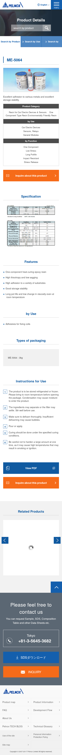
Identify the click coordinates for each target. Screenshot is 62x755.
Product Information (43, 702)
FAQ (4, 710)
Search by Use (32, 41)
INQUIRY (34, 672)
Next (57, 540)
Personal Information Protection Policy (42, 735)
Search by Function (53, 43)
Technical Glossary (42, 726)
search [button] (47, 28)
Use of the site (8, 735)
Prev (5, 540)
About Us (7, 718)
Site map (6, 744)
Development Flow (42, 710)
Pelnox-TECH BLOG (12, 726)
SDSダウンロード (33, 657)
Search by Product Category (10, 43)
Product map (8, 702)
